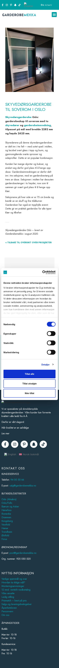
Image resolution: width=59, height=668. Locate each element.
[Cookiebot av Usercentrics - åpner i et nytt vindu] (42, 272)
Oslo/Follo (7, 503)
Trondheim (7, 532)
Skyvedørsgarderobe (18, 117)
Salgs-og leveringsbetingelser (17, 604)
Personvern (7, 611)
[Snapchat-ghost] (15, 5)
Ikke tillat (29, 393)
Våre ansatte (8, 593)
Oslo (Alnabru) (9, 499)
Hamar (5, 528)
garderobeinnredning (37, 125)
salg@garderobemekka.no (23, 485)
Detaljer (45, 364)
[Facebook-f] (2, 5)
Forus (4, 539)
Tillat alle (29, 374)
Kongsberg (7, 521)
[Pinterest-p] (11, 5)
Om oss (5, 615)
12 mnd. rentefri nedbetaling (16, 589)
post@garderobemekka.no (23, 553)
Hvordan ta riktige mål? (13, 582)
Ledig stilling (8, 597)
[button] (54, 14)
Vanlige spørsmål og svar (14, 579)
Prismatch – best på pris (14, 600)
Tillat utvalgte (29, 383)
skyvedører (12, 125)
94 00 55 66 (17, 479)
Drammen (6, 517)
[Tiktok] (19, 5)
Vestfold (6, 524)
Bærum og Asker (10, 506)
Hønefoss (6, 510)
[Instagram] (7, 5)
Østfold (5, 535)
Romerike (6, 514)
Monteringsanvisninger (13, 586)
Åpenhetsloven (9, 608)
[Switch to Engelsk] (28, 5)
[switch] (51, 333)
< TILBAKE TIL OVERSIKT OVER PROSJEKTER (28, 242)
